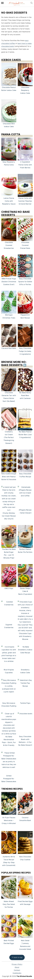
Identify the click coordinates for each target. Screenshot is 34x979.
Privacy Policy (17, 964)
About (17, 967)
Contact (17, 970)
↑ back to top (17, 957)
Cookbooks (17, 973)
